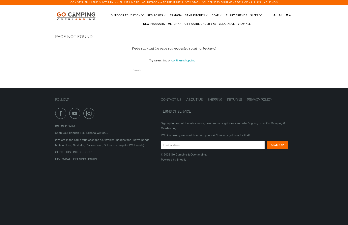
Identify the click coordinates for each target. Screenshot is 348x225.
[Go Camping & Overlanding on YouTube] (76, 113)
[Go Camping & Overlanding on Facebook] (61, 113)
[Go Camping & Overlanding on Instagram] (90, 113)
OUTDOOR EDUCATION (126, 15)
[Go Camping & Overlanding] (75, 16)
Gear (216, 15)
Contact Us (171, 100)
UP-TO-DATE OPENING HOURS (76, 159)
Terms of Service (176, 111)
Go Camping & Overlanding (188, 154)
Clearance (227, 24)
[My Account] (274, 15)
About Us (194, 100)
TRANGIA (176, 15)
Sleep (254, 15)
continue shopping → (185, 60)
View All (244, 24)
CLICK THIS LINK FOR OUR (73, 152)
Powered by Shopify (173, 159)
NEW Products (154, 24)
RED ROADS (155, 15)
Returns (234, 100)
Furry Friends (236, 15)
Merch (173, 24)
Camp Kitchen (195, 15)
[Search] (281, 15)
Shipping (215, 100)
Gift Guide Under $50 (200, 24)
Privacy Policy (259, 100)
